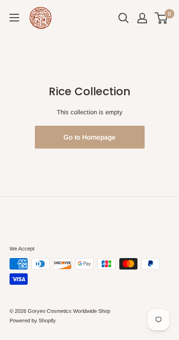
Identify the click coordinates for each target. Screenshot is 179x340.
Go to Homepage (89, 137)
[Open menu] (14, 17)
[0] (162, 18)
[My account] (142, 18)
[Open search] (123, 18)
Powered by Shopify (33, 320)
